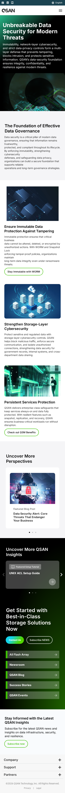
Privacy (27, 788)
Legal (38, 788)
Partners (10, 774)
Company (11, 760)
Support (10, 767)
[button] (60, 10)
